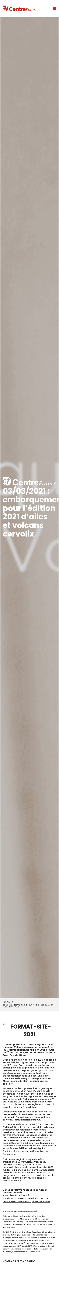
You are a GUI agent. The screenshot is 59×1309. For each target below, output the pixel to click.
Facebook (8, 1198)
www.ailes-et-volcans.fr (16, 1195)
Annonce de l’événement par (26, 1201)
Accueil (6, 1002)
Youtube (43, 1198)
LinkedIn (31, 1198)
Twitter (20, 1198)
